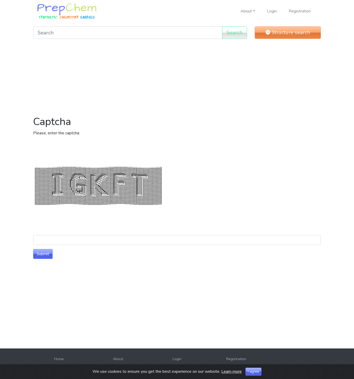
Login (272, 11)
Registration (300, 11)
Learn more (231, 371)
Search (234, 32)
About (118, 358)
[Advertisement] (177, 79)
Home (59, 358)
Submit (43, 254)
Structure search (290, 32)
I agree (253, 371)
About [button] (246, 11)
